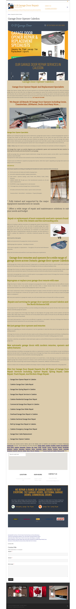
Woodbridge (66, 447)
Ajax (32, 447)
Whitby (43, 445)
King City (32, 451)
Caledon (45, 449)
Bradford (17, 447)
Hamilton (15, 449)
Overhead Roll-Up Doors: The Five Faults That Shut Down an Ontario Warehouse (23, 535)
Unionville (54, 447)
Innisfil (39, 447)
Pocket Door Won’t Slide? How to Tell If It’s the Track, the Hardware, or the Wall (24, 538)
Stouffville (53, 445)
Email (10, 557)
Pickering (28, 447)
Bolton (33, 449)
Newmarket (22, 447)
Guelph (60, 449)
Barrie (35, 447)
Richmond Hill (60, 451)
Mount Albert (10, 447)
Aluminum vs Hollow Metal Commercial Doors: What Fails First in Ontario (22, 540)
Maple (28, 451)
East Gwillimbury (65, 445)
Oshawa (39, 445)
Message (11, 564)
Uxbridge (48, 445)
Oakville (55, 451)
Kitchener (55, 449)
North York (50, 451)
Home (9, 14)
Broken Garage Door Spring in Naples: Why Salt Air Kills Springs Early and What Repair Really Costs (27, 539)
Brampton (28, 449)
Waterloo (50, 449)
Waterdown (22, 449)
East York (20, 451)
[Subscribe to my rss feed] (67, 1)
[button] (13, 76)
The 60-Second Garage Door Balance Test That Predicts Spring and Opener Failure (24, 536)
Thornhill (44, 447)
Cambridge (66, 449)
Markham (37, 451)
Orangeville (39, 449)
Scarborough (10, 445)
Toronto (49, 447)
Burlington (9, 449)
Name (10, 551)
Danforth (15, 451)
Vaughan (60, 447)
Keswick (58, 445)
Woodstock (9, 451)
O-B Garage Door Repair (15, 605)
